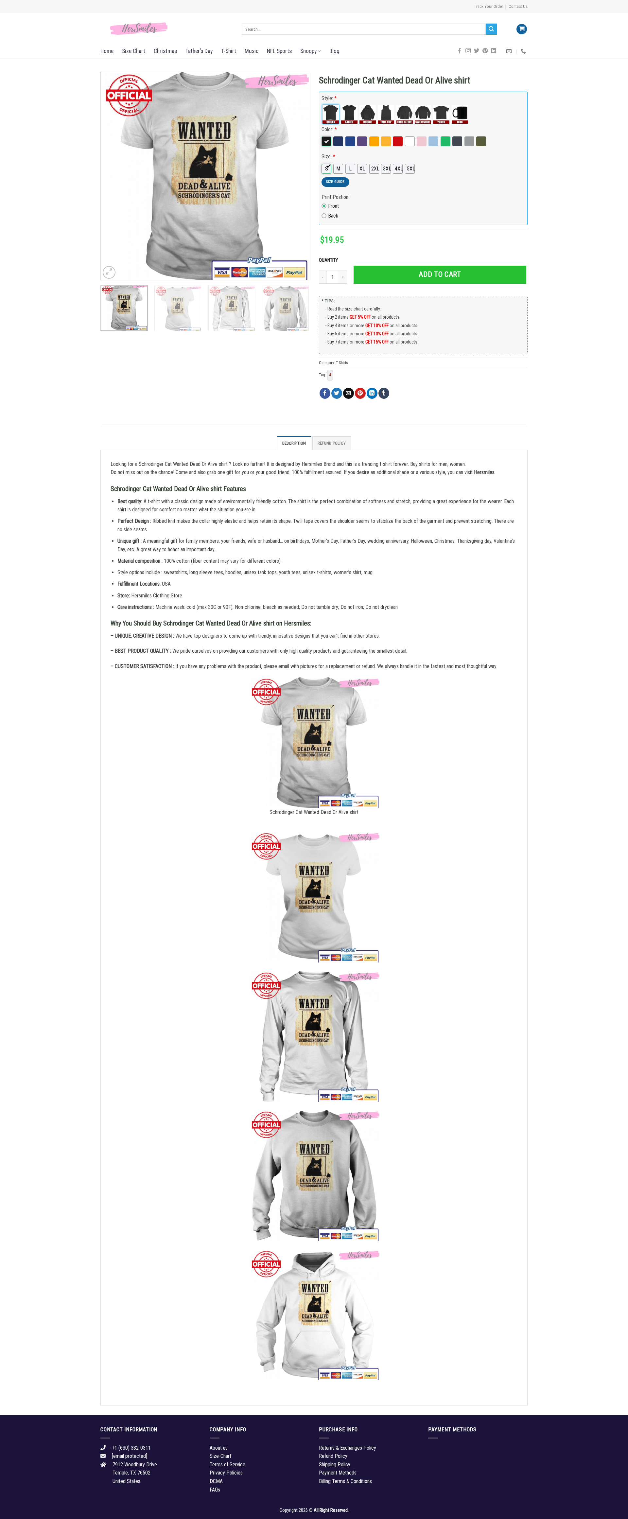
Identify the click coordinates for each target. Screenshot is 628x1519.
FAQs (215, 1490)
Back (333, 216)
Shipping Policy (334, 1464)
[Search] (491, 29)
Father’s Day (199, 51)
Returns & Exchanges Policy (347, 1448)
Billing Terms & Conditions (345, 1481)
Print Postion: (335, 197)
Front (333, 206)
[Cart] (521, 29)
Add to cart (440, 274)
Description (294, 443)
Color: (329, 129)
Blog (334, 51)
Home (106, 51)
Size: (328, 156)
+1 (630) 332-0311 (131, 1448)
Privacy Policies (226, 1473)
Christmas (165, 51)
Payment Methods (338, 1473)
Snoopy (308, 51)
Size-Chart (220, 1456)
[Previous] (113, 176)
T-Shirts (342, 362)
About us (219, 1448)
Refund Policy (332, 443)
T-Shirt (228, 51)
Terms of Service (227, 1464)
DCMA (216, 1481)
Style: (329, 98)
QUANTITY (329, 260)
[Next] (297, 176)
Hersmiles (484, 472)
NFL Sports (279, 51)
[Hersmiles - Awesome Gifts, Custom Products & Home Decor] (166, 28)
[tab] (294, 443)
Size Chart (133, 51)
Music (251, 51)
